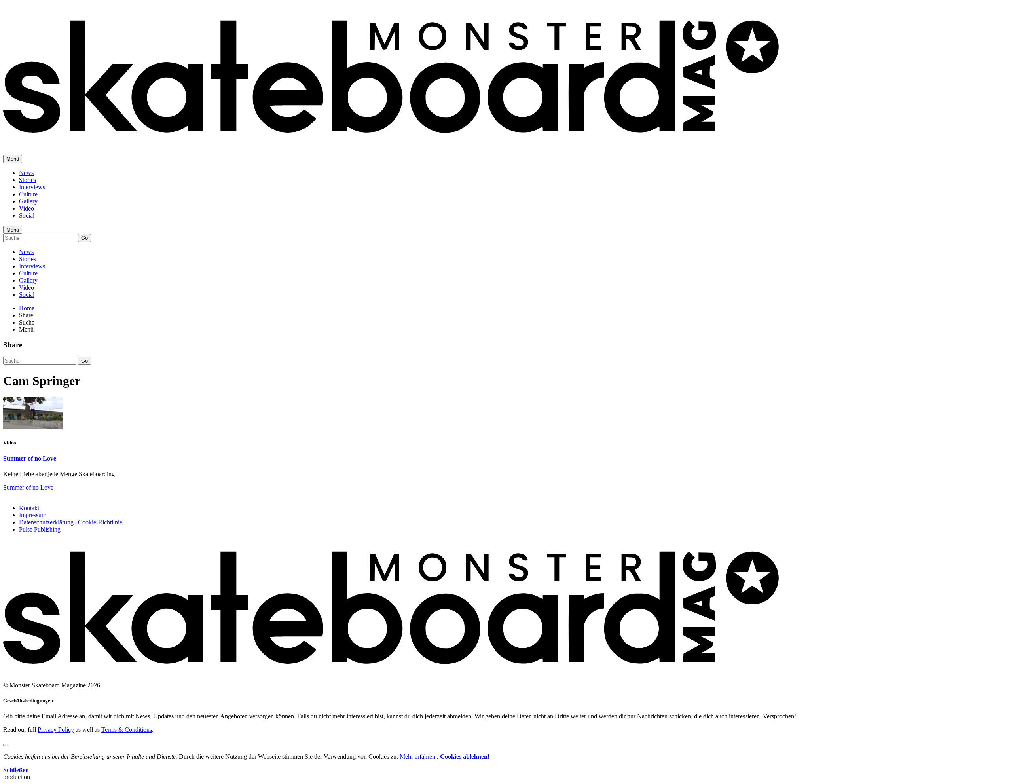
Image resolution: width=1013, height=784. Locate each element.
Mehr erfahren (418, 756)
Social (26, 215)
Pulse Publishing (40, 529)
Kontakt (29, 508)
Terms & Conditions (126, 729)
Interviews (32, 187)
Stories (27, 180)
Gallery (28, 201)
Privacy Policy (56, 729)
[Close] (6, 745)
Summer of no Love (29, 458)
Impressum (32, 515)
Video (26, 208)
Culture (28, 194)
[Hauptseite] (391, 138)
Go (84, 238)
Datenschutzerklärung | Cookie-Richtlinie (70, 522)
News (26, 172)
